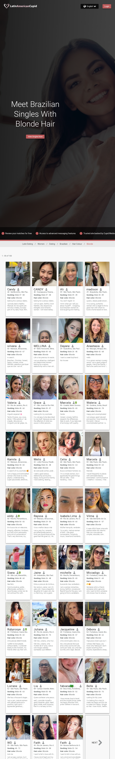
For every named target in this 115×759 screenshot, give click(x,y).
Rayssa (38, 516)
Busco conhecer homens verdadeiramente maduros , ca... (71, 471)
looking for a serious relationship (18, 301)
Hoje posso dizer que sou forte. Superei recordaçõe (97, 641)
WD (9, 742)
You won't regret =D (67, 301)
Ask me (10, 754)
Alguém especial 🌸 (14, 414)
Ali (62, 289)
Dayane (65, 346)
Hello (88, 358)
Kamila (11, 459)
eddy (10, 516)
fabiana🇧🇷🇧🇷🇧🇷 (69, 686)
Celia (63, 459)
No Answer (64, 360)
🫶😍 (88, 584)
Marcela (65, 402)
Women (41, 244)
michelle (65, 572)
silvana (12, 346)
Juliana (38, 629)
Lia (36, 686)
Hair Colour (77, 244)
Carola (62, 414)
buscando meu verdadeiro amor (71, 584)
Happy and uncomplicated (96, 414)
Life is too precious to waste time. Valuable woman (44, 358)
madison (92, 289)
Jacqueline (67, 629)
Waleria (91, 402)
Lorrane (12, 686)
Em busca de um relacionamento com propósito (18, 528)
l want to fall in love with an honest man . (71, 754)
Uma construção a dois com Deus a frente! (71, 641)
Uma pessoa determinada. (17, 641)
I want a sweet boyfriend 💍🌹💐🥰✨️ (71, 358)
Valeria (11, 402)
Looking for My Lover (94, 698)
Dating (52, 244)
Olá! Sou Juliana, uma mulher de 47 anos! (44, 641)
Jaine (37, 572)
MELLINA (40, 346)
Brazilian (64, 244)
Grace (37, 402)
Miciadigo (93, 572)
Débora (91, 629)
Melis (37, 459)
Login (106, 6)
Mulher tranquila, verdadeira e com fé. (71, 528)
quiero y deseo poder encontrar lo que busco (97, 301)
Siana (11, 572)
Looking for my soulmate (43, 414)
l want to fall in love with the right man (44, 754)
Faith (37, 742)
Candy (11, 289)
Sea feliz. (10, 584)
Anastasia (93, 346)
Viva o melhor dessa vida (43, 528)
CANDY (38, 289)
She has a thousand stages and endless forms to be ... (18, 698)
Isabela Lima (68, 516)
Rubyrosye (14, 629)
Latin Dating (27, 244)
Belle (89, 686)
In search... (11, 358)
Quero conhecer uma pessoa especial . (44, 698)
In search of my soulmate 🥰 (18, 471)
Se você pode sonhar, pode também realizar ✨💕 (44, 471)
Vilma (90, 516)
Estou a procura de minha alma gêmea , (44, 584)
